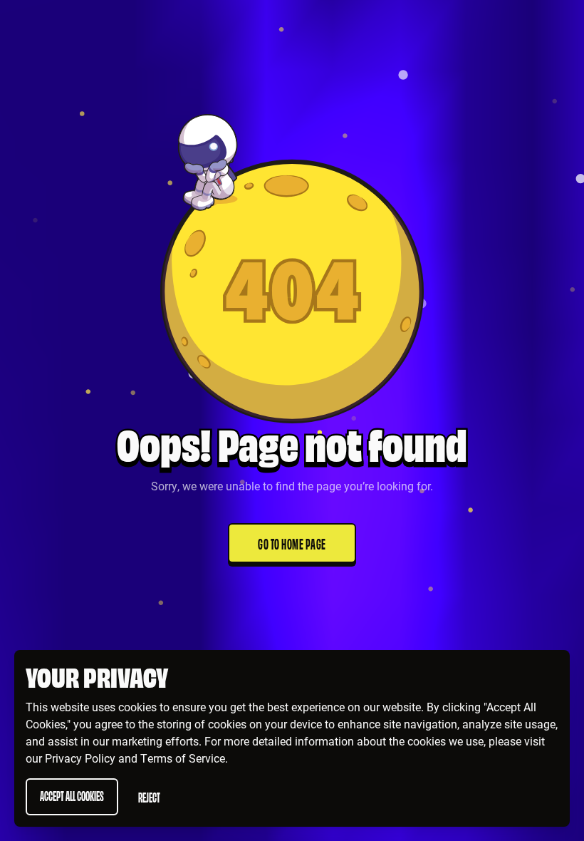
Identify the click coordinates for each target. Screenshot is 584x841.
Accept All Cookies (72, 795)
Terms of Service (182, 757)
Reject (149, 796)
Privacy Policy (80, 757)
